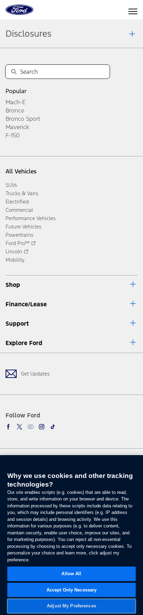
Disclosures (28, 33)
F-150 (13, 135)
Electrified (17, 201)
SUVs (11, 185)
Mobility (15, 259)
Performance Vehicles (31, 218)
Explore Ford (24, 343)
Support (17, 323)
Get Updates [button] (35, 373)
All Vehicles (21, 171)
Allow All (71, 573)
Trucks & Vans (22, 193)
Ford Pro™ (18, 243)
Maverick (17, 127)
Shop (13, 285)
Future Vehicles (23, 226)
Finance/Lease (26, 304)
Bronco (15, 110)
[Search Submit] (14, 71)
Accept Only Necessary (72, 590)
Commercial (19, 210)
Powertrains (19, 235)
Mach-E (15, 102)
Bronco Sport (23, 119)
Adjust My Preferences (71, 605)
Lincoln (14, 251)
